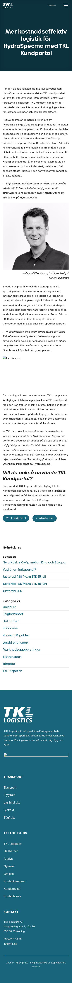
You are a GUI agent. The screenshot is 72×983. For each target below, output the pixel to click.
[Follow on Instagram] (36, 974)
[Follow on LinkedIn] (40, 974)
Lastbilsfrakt (12, 802)
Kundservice (12, 888)
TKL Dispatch (12, 671)
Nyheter (9, 866)
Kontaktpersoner (15, 881)
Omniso (36, 966)
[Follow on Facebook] (32, 974)
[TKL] (14, 5)
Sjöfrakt (9, 810)
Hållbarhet (11, 621)
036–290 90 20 (13, 939)
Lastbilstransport (15, 643)
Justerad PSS (12, 591)
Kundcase (10, 628)
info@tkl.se (10, 943)
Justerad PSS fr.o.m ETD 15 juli (24, 577)
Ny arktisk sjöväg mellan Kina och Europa (34, 562)
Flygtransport (13, 614)
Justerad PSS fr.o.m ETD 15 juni (25, 584)
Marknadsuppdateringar (21, 650)
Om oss (9, 873)
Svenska (52, 5)
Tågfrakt (9, 664)
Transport (10, 787)
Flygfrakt (9, 795)
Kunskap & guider (16, 635)
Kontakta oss (12, 896)
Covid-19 (9, 607)
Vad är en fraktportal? (19, 570)
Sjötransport (12, 657)
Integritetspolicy (38, 962)
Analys (8, 858)
